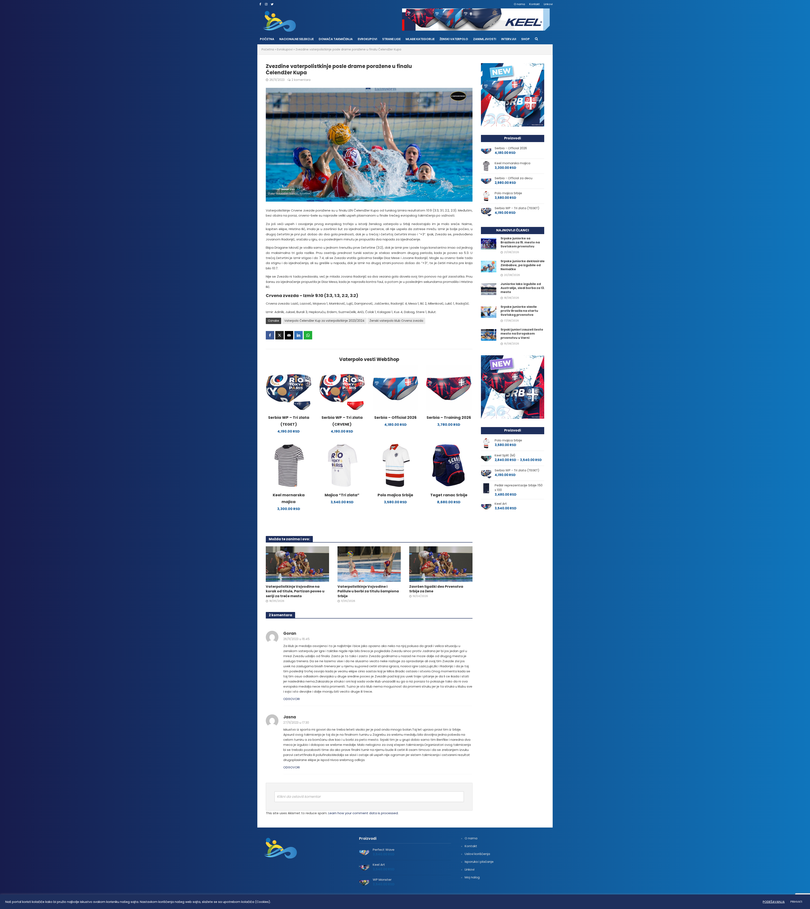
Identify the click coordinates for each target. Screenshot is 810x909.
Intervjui (508, 39)
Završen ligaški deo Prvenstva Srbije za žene (436, 589)
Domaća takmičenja (336, 39)
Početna (267, 39)
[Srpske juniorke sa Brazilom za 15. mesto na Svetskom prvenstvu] (488, 243)
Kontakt (534, 4)
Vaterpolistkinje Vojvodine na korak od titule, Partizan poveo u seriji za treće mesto (295, 591)
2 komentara (301, 80)
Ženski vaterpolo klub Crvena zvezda (396, 321)
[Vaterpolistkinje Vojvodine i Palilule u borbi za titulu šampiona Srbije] (369, 564)
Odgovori (291, 699)
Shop (525, 39)
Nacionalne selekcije (296, 39)
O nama (519, 4)
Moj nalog (472, 877)
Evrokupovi (367, 39)
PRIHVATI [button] (796, 902)
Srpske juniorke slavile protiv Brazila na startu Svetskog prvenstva (519, 311)
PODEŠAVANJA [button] (774, 902)
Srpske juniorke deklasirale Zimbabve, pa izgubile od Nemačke (523, 265)
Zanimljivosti (484, 39)
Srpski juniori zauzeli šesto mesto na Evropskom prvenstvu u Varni (522, 334)
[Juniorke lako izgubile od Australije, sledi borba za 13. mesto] (488, 289)
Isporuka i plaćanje (479, 861)
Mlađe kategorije (420, 39)
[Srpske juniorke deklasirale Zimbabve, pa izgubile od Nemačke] (488, 266)
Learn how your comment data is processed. (363, 813)
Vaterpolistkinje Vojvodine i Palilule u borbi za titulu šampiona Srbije (368, 591)
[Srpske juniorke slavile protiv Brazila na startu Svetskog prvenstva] (488, 312)
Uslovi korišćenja (477, 854)
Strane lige (391, 39)
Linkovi (548, 4)
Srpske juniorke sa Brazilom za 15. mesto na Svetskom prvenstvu (520, 242)
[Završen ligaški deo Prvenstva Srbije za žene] (440, 564)
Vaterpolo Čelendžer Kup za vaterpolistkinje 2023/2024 (324, 321)
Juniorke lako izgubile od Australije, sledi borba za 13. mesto (523, 288)
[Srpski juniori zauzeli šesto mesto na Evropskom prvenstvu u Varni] (488, 334)
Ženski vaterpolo (454, 39)
